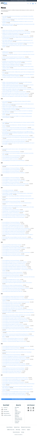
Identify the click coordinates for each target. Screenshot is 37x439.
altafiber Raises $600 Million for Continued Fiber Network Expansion (14, 91)
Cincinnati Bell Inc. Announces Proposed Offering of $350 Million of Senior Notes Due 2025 (18, 198)
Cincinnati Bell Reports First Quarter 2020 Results (10, 157)
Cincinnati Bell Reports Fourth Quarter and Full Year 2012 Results (13, 327)
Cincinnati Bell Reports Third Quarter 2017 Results (10, 191)
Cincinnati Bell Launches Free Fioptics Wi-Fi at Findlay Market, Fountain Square (16, 252)
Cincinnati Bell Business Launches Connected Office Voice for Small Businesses (16, 228)
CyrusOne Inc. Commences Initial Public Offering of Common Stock (14, 341)
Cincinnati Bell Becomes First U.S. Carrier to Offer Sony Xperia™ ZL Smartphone (15, 325)
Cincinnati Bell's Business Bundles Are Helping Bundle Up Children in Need (15, 377)
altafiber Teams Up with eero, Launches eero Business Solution (13, 30)
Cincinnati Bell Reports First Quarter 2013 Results (10, 322)
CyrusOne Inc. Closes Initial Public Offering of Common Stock (13, 338)
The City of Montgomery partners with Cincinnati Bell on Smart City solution (15, 135)
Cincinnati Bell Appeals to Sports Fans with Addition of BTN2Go (13, 306)
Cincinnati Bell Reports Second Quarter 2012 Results (11, 354)
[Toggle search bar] (28, 3)
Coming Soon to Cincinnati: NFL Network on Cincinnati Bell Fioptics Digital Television (17, 365)
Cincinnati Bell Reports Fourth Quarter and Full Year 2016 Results (13, 214)
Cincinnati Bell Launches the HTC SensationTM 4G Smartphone (13, 382)
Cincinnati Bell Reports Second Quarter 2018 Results (11, 179)
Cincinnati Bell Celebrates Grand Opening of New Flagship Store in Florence (15, 288)
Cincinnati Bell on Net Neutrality (7, 190)
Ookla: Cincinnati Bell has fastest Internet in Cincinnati (11, 244)
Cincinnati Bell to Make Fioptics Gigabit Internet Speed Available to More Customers (17, 282)
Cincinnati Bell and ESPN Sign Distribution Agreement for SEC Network (14, 266)
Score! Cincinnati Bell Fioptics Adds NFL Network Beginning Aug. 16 (13, 357)
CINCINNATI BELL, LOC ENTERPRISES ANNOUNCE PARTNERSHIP (13, 211)
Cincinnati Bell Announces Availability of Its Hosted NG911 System (13, 393)
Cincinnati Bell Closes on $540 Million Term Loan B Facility (12, 308)
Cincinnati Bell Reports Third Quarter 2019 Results (10, 168)
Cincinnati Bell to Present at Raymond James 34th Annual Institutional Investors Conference (18, 331)
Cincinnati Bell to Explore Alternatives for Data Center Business (13, 369)
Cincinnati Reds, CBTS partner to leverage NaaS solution (12, 205)
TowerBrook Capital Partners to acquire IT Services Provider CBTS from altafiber (16, 77)
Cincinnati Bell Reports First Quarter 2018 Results (10, 182)
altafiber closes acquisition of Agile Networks (10, 106)
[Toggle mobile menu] (35, 3)
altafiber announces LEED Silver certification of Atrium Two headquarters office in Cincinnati (18, 54)
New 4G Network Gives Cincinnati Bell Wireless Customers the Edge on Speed (15, 391)
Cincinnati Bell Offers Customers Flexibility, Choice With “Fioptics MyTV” (14, 237)
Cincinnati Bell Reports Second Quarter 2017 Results (11, 201)
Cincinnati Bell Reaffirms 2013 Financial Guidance (10, 305)
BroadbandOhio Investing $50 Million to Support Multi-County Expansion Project (16, 58)
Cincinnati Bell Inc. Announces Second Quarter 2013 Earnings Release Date (15, 321)
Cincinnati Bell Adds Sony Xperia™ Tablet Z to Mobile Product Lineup (14, 318)
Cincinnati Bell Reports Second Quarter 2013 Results (11, 316)
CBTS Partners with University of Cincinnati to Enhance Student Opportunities (15, 302)
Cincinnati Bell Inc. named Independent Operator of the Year (13, 225)
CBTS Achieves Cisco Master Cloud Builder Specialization (12, 285)
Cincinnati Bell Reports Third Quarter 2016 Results (10, 222)
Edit (25, 0)
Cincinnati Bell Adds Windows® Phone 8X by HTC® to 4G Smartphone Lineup (15, 346)
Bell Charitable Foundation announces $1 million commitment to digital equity (15, 93)
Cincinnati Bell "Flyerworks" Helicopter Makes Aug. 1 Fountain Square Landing (15, 359)
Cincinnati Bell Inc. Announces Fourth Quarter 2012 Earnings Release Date (15, 334)
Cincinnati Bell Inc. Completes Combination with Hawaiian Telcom (13, 180)
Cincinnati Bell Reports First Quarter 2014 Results (10, 275)
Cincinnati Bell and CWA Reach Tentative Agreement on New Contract (14, 268)
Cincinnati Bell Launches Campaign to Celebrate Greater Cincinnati (14, 215)
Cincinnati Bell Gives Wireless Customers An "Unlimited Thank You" (13, 263)
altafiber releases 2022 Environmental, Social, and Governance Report (14, 87)
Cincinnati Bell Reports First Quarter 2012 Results (10, 362)
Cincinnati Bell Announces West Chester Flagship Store (11, 371)
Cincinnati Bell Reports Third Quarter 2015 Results (10, 246)
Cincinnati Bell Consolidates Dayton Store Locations (11, 372)
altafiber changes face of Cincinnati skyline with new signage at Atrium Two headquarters (18, 69)
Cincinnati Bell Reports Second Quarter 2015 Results (11, 249)
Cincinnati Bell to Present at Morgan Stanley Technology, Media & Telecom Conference (17, 234)
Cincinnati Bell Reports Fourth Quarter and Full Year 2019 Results (13, 160)
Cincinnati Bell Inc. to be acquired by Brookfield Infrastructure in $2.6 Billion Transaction (17, 165)
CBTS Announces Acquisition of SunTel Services (10, 212)
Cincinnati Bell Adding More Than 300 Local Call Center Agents (13, 217)
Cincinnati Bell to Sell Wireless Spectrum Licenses (10, 279)
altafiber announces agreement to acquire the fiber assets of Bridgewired (15, 96)
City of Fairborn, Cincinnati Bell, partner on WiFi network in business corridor (15, 183)
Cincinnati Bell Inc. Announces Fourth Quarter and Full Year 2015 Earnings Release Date (17, 238)
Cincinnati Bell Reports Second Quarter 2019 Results (11, 169)
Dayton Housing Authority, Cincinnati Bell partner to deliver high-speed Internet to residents (18, 137)
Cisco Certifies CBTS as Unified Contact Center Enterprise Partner (13, 231)
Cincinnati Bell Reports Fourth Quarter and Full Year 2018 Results (13, 172)
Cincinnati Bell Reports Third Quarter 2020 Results (11, 151)
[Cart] (30, 3)
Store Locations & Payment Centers (18, 399)
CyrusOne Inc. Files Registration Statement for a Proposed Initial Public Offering (16, 356)
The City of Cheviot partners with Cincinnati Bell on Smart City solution (14, 127)
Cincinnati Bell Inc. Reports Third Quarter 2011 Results (11, 380)
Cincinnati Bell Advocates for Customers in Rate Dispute (12, 281)
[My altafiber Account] (33, 3)
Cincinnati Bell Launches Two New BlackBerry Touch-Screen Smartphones (15, 379)
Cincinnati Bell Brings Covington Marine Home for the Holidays (13, 296)
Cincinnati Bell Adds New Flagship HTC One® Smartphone (12, 324)
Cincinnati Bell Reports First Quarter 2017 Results (10, 209)
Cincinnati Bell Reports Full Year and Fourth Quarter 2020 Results (13, 141)
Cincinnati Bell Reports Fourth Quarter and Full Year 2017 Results (13, 185)
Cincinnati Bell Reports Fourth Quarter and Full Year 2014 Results (13, 255)
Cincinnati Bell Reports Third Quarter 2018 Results (10, 177)
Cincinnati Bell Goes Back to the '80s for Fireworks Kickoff (12, 272)
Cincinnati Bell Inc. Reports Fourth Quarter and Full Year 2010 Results (14, 394)
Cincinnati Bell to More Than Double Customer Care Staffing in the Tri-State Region (16, 352)
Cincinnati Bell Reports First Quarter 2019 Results (10, 171)
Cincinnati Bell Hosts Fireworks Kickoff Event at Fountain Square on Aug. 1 (15, 319)
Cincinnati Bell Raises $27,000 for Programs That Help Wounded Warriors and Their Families (18, 349)
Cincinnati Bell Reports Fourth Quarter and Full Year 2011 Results (13, 368)
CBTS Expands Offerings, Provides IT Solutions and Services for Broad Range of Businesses (18, 312)
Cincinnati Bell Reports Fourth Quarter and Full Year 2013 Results (13, 286)
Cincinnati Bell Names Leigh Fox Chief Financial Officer (11, 303)
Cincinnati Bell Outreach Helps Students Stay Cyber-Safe (12, 291)
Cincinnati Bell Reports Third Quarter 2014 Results (10, 260)
